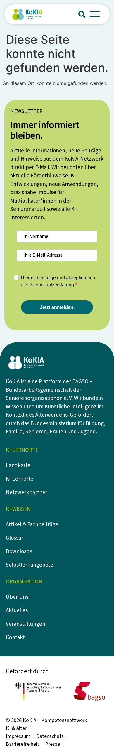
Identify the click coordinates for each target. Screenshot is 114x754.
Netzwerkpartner (26, 493)
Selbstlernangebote (29, 565)
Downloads (19, 552)
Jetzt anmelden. (57, 307)
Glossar (14, 538)
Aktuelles (17, 611)
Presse (52, 744)
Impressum (18, 736)
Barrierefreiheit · (25, 744)
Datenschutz (50, 736)
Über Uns (17, 597)
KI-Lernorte (19, 479)
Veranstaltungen (25, 624)
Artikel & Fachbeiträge (32, 525)
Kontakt (15, 638)
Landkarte (18, 465)
